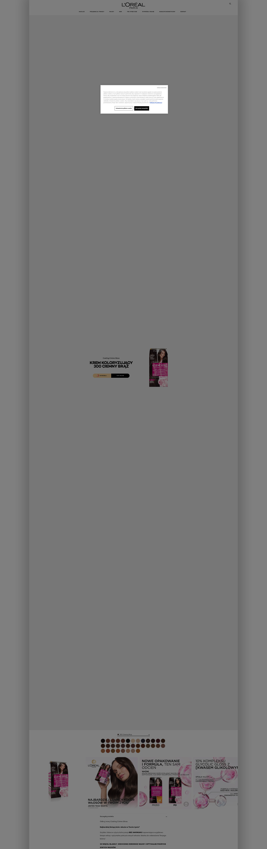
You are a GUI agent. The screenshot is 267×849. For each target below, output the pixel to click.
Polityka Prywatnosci (156, 102)
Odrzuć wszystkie (162, 87)
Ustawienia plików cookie (124, 108)
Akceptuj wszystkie (141, 108)
